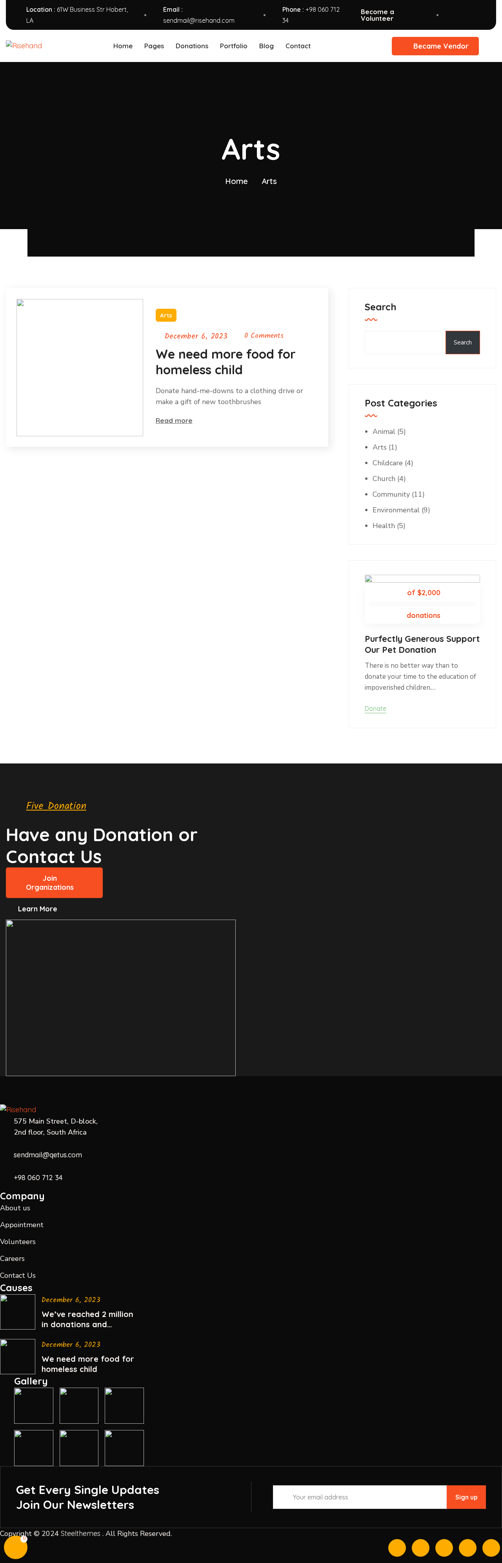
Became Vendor (441, 46)
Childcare (388, 463)
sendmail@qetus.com (48, 1154)
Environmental (396, 510)
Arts (166, 315)
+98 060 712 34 (38, 1177)
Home (236, 181)
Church (384, 478)
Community (391, 494)
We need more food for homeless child (226, 361)
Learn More (37, 908)
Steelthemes (80, 1533)
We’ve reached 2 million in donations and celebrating (87, 1319)
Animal (384, 431)
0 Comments (264, 336)
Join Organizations (50, 883)
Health (384, 525)
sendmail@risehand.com (199, 20)
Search (381, 307)
